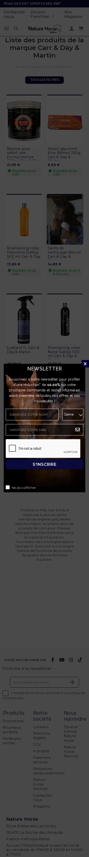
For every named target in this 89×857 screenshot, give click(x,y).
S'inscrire (44, 464)
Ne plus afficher (24, 488)
